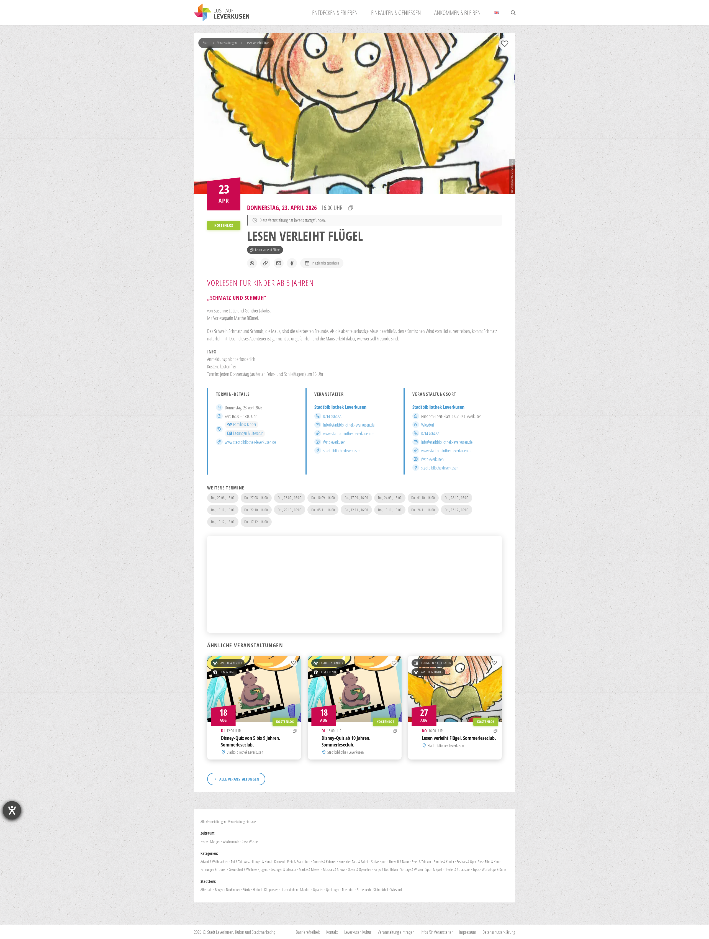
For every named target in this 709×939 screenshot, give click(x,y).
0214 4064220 (332, 416)
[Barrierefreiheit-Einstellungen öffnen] (12, 810)
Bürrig (246, 889)
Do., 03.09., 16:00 (289, 497)
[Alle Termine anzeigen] (350, 208)
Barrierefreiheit (308, 932)
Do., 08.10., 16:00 (456, 497)
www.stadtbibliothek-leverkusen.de (250, 442)
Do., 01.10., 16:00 (423, 497)
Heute (204, 841)
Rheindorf (348, 889)
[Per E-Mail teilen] (279, 263)
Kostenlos (285, 721)
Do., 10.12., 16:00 (223, 521)
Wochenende (231, 841)
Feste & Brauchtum (298, 861)
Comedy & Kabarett (324, 861)
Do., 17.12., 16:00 (256, 521)
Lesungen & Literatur (248, 433)
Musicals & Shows (334, 869)
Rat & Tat (236, 861)
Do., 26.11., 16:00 (423, 509)
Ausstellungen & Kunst (258, 861)
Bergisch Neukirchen (227, 889)
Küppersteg (271, 889)
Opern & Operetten (359, 869)
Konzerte (344, 861)
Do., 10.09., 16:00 (323, 497)
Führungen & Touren (213, 869)
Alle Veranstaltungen (213, 821)
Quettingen (333, 889)
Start (206, 42)
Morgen (215, 841)
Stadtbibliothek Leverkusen (340, 407)
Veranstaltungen (227, 42)
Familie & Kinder (244, 424)
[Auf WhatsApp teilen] (252, 263)
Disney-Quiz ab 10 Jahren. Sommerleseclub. (346, 741)
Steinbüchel (380, 889)
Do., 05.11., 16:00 (323, 509)
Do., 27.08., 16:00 (256, 497)
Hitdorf (257, 889)
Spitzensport (379, 861)
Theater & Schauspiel (457, 869)
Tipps (476, 869)
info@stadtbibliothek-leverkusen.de (348, 425)
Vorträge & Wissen (411, 869)
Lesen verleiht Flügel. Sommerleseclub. (459, 737)
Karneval (279, 861)
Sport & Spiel (433, 869)
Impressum (467, 932)
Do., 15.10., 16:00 (223, 509)
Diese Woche (250, 841)
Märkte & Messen (309, 869)
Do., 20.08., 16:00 (223, 497)
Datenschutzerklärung (498, 932)
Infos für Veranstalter (437, 932)
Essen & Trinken (421, 861)
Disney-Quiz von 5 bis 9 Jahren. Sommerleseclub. (250, 741)
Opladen (318, 889)
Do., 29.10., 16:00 (289, 509)
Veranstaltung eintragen (242, 821)
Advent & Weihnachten (214, 861)
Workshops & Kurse (494, 869)
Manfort (305, 889)
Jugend (264, 869)
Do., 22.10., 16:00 (256, 509)
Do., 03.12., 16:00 (456, 509)
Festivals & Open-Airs (469, 861)
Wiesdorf (427, 425)
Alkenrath (206, 889)
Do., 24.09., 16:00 (390, 497)
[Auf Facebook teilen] (292, 263)
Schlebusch (364, 889)
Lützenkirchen (289, 889)
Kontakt (332, 932)
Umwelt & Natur (399, 861)
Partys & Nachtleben (386, 869)
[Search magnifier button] (513, 13)
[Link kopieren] (265, 263)
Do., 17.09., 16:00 (356, 497)
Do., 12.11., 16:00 (356, 509)
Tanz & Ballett (360, 861)
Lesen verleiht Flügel (267, 249)
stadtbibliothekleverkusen (341, 451)
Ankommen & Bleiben (457, 12)
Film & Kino (227, 671)
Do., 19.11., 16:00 (390, 509)
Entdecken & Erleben (335, 12)
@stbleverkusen (334, 442)
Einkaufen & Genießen (396, 12)
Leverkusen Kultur (357, 932)
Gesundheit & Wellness (243, 869)
